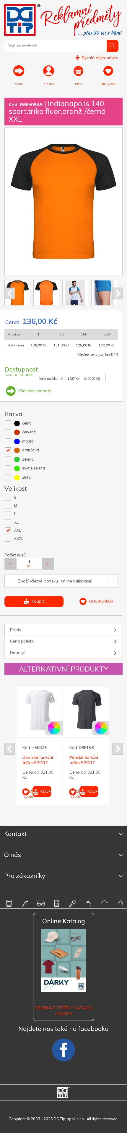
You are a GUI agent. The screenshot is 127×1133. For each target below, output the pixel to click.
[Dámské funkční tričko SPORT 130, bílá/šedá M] (40, 710)
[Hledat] (113, 46)
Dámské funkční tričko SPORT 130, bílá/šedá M (37, 763)
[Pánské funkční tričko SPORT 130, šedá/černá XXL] (87, 710)
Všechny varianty (34, 390)
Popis (15, 629)
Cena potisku (22, 641)
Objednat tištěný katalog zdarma (63, 1010)
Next (117, 293)
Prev (9, 293)
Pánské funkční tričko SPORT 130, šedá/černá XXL (84, 765)
